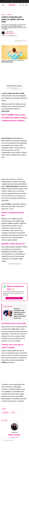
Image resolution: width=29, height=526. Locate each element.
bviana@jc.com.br (14, 437)
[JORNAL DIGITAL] (21, 5)
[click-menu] (26, 5)
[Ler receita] (13, 88)
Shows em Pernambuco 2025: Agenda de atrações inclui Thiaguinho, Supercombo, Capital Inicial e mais (20, 313)
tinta (13, 412)
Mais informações (8, 440)
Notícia (10, 14)
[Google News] (21, 41)
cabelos (5, 412)
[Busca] (23, 5)
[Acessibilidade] (4, 5)
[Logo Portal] (13, 5)
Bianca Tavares (10, 33)
